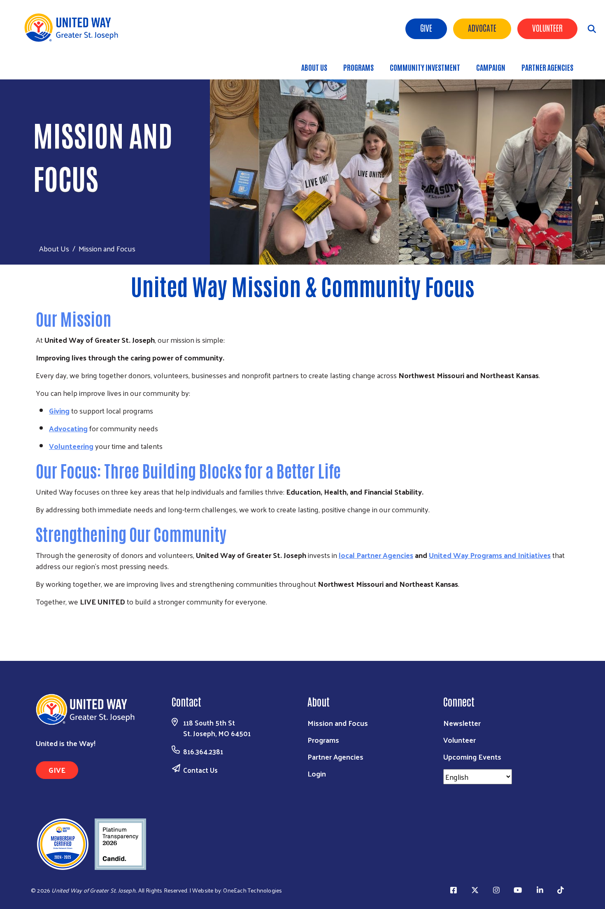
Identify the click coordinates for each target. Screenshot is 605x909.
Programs (358, 67)
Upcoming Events (472, 756)
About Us (314, 67)
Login (316, 773)
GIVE (57, 769)
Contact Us (200, 770)
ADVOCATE (482, 27)
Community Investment (425, 67)
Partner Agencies (547, 67)
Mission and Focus (337, 722)
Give (426, 27)
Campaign (490, 67)
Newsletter (462, 722)
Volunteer (547, 27)
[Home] (74, 27)
